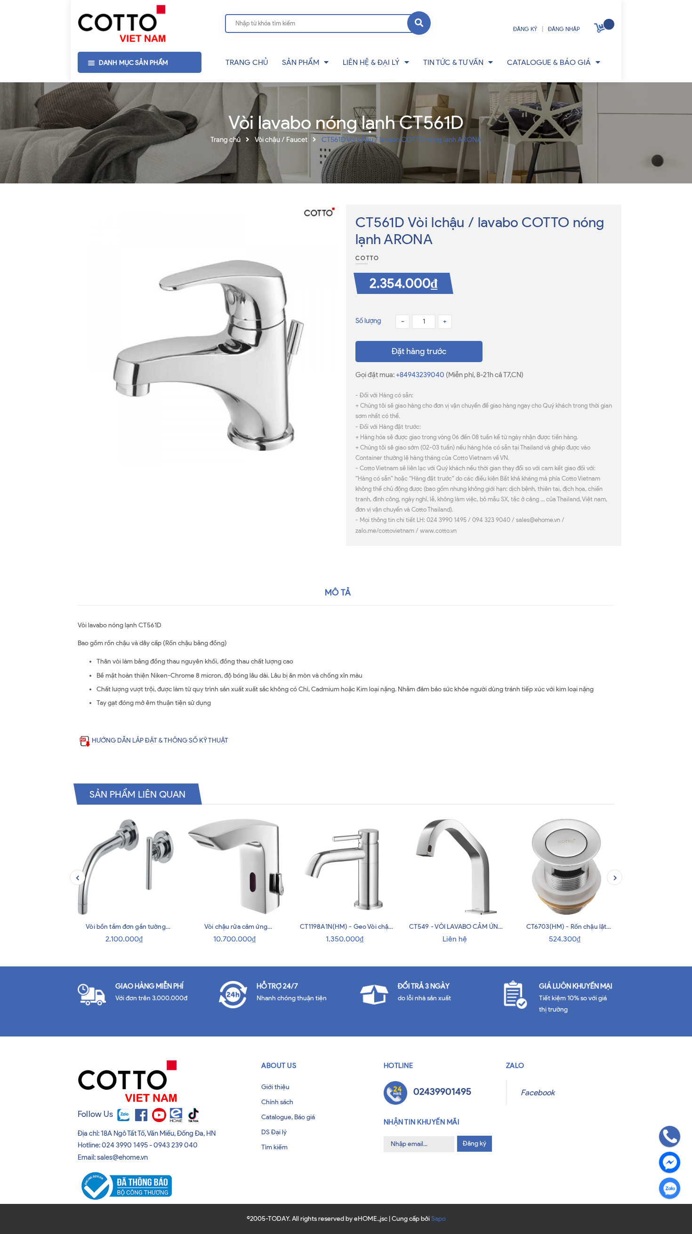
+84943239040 (421, 375)
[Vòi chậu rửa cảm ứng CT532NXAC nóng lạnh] (236, 867)
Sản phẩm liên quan (137, 793)
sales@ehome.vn (122, 1157)
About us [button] (278, 1065)
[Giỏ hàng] (600, 30)
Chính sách (277, 1102)
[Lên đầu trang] (38, 1214)
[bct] (125, 1185)
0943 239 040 (175, 1145)
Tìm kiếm (274, 1147)
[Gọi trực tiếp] (669, 1136)
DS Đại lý (274, 1132)
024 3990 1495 (125, 1145)
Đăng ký (474, 1143)
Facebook (538, 1092)
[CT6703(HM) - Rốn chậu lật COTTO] (566, 867)
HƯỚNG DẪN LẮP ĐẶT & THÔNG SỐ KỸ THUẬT (160, 740)
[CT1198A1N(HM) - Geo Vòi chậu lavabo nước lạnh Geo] (346, 867)
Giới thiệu (275, 1087)
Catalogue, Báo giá (288, 1117)
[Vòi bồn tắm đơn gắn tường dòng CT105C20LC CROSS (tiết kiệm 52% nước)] (126, 867)
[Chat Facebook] (669, 1162)
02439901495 (442, 1091)
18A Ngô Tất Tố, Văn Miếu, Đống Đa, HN (158, 1133)
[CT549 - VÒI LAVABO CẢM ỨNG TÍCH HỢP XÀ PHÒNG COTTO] (456, 867)
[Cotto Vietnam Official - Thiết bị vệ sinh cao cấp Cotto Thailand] (122, 24)
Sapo (438, 1219)
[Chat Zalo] (669, 1188)
